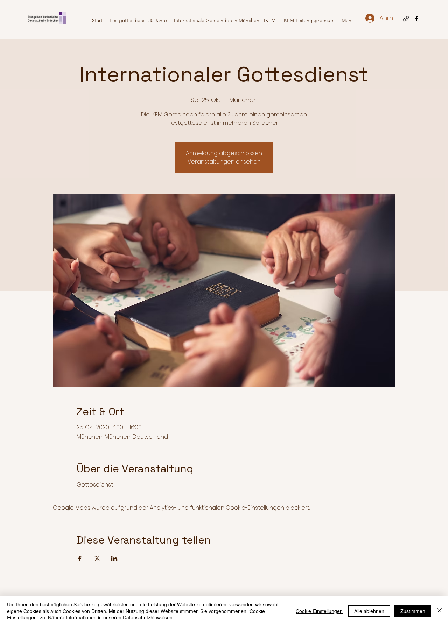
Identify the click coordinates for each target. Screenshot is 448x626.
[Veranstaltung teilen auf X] (97, 558)
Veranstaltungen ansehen (224, 162)
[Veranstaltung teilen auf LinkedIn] (114, 558)
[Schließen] (439, 610)
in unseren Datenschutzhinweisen (135, 617)
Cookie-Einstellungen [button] (319, 610)
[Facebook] (416, 18)
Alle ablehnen (369, 610)
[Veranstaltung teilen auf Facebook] (80, 558)
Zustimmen (412, 610)
